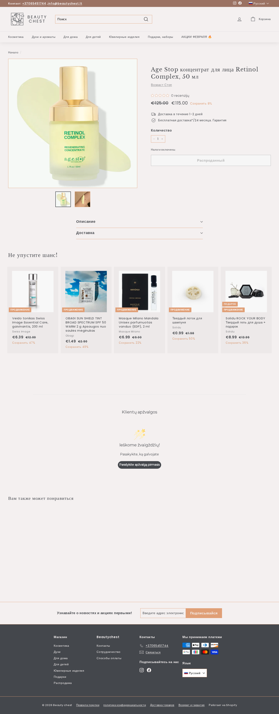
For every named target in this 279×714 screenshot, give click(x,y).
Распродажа (63, 683)
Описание (86, 221)
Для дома (71, 37)
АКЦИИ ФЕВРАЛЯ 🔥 (196, 37)
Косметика (16, 37)
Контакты (103, 646)
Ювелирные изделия (124, 37)
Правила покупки (87, 705)
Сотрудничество (109, 652)
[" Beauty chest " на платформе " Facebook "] (149, 670)
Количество (161, 130)
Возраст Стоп (161, 85)
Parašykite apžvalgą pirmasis (139, 464)
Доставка (85, 232)
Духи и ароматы (44, 37)
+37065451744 (34, 3)
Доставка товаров (162, 705)
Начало (13, 52)
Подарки (60, 677)
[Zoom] (72, 123)
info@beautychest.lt (65, 3)
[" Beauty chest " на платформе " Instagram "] (142, 670)
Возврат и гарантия (192, 705)
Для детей (93, 37)
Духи (57, 652)
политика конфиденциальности (124, 705)
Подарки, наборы (160, 37)
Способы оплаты (109, 658)
